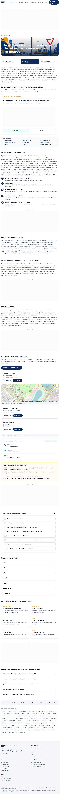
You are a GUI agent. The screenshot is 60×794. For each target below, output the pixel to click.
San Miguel (16, 713)
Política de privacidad (6, 778)
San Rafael (4, 725)
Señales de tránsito (5, 768)
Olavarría (4, 718)
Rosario (45, 727)
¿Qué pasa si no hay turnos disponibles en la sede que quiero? (29, 684)
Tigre (9, 711)
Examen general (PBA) (36, 748)
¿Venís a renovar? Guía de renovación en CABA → (43, 702)
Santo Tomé (20, 730)
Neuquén (17, 727)
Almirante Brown (22, 711)
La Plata (54, 713)
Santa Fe (38, 727)
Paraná (54, 725)
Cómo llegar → (17, 380)
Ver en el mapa (7, 415)
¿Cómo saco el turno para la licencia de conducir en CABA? (29, 674)
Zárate (44, 720)
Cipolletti (24, 727)
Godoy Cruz (19, 723)
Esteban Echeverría (29, 718)
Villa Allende (36, 730)
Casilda (12, 730)
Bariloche (31, 727)
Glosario (24, 144)
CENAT (29, 562)
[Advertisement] (30, 19)
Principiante (29, 593)
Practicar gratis (52, 2)
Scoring (29, 583)
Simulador (20, 2)
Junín (55, 720)
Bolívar (10, 718)
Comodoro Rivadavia (7, 727)
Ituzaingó (31, 711)
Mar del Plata (12, 720)
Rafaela (51, 727)
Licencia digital (29, 588)
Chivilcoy (4, 723)
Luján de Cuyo (43, 723)
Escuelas (40, 2)
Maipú (51, 723)
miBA (29, 573)
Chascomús (53, 718)
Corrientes (41, 725)
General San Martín (6, 713)
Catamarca (33, 725)
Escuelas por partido (36, 766)
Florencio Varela (19, 718)
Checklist (5, 144)
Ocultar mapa (7, 380)
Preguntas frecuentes (45, 144)
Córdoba (28, 730)
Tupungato (12, 725)
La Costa (4, 720)
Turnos (26, 2)
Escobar (42, 713)
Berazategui (34, 713)
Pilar (23, 713)
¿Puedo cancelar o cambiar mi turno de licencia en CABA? (29, 679)
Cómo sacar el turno (27, 140)
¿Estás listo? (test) (7, 140)
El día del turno (26, 142)
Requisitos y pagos (45, 140)
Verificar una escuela (36, 762)
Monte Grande (51, 730)
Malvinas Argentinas (41, 711)
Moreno (20, 720)
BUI (29, 567)
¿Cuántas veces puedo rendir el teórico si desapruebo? (29, 694)
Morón (3, 711)
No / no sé (43, 130)
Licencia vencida (5, 764)
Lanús (27, 713)
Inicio (2, 35)
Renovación (33, 2)
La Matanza (5, 716)
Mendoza (11, 723)
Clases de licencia (5, 770)
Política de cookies (5, 780)
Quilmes (12, 716)
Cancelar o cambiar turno (9, 142)
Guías (46, 2)
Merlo (14, 711)
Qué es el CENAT (5, 766)
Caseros (4, 732)
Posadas (48, 725)
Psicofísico (29, 578)
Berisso (39, 718)
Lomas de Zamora (21, 716)
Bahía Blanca (48, 716)
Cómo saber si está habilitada (38, 764)
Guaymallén (27, 723)
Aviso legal (3, 776)
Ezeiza (48, 713)
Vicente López (32, 716)
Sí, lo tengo (16, 130)
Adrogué (43, 730)
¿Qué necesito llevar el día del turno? (29, 689)
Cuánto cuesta (4, 762)
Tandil (55, 716)
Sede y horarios (44, 142)
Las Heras (35, 723)
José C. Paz (27, 720)
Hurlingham (51, 711)
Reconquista (5, 730)
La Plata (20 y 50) (20, 732)
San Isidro (40, 716)
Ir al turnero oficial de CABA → (11, 367)
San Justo (11, 732)
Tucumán (25, 725)
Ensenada (45, 718)
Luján (49, 720)
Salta (19, 725)
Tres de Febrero (36, 720)
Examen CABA (34, 750)
